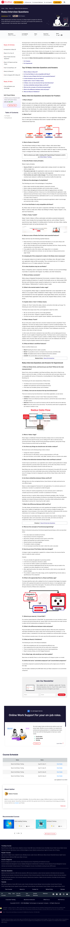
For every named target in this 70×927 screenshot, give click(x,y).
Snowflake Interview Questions (58, 877)
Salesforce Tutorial (11, 884)
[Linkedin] (60, 894)
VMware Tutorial (50, 886)
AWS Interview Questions (20, 873)
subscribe (57, 2)
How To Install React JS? (10, 67)
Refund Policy (49, 889)
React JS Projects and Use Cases (10, 63)
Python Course (63, 847)
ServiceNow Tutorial (49, 884)
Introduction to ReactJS (10, 49)
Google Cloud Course (13, 847)
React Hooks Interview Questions (9, 57)
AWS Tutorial (4, 884)
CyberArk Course (18, 854)
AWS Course (40, 854)
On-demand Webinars (37, 2)
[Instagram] (63, 894)
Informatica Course (40, 847)
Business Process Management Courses (57, 863)
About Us (22, 889)
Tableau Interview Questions (45, 877)
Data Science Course (15, 850)
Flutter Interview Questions (35, 875)
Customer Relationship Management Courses (11, 863)
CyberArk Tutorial (18, 886)
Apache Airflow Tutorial (60, 886)
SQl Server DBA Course (14, 857)
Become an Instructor (29, 899)
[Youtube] (67, 894)
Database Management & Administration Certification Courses (35, 863)
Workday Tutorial (41, 884)
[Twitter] (57, 894)
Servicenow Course (6, 850)
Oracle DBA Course (32, 847)
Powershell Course (55, 854)
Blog (7, 8)
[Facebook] (53, 894)
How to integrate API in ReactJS (12, 75)
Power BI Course (4, 847)
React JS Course (23, 857)
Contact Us (35, 889)
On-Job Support (48, 2)
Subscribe (61, 694)
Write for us (46, 899)
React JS (11, 8)
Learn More (59, 743)
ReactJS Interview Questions (48, 523)
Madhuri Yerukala (13, 793)
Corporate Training (10, 899)
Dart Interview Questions (7, 879)
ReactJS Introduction (49, 358)
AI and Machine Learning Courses (42, 866)
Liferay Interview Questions (47, 875)
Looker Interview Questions (44, 873)
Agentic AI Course (48, 850)
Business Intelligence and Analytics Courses (10, 861)
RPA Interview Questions (32, 873)
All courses (18, 2)
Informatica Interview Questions (57, 873)
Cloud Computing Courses (26, 861)
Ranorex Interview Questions (60, 875)
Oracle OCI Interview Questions (8, 877)
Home (2, 8)
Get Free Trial (12, 105)
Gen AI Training (56, 850)
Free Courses (8, 889)
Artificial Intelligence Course (26, 850)
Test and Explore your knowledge (9, 87)
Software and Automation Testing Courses (11, 866)
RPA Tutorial (18, 884)
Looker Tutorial (25, 884)
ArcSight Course (11, 854)
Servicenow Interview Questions (21, 875)
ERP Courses (53, 866)
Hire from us (61, 899)
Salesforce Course (23, 847)
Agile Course (4, 854)
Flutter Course (57, 847)
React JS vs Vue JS (9, 53)
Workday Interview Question (8, 875)
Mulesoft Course (5, 857)
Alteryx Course (47, 854)
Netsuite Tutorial (42, 886)
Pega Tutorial (11, 886)
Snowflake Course (49, 847)
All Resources (28, 2)
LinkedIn (17, 803)
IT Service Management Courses (27, 866)
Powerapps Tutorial (27, 886)
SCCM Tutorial (5, 886)
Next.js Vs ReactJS (8, 71)
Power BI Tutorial (58, 884)
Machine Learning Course (38, 850)
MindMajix (26, 903)
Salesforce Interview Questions (8, 873)
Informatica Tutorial (33, 884)
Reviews (63, 889)
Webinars (45, 893)
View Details (59, 764)
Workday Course (26, 854)
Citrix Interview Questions (21, 877)
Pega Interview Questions (33, 877)
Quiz (13, 893)
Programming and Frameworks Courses (41, 861)
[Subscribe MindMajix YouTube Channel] (44, 232)
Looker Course (34, 854)
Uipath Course (62, 854)
